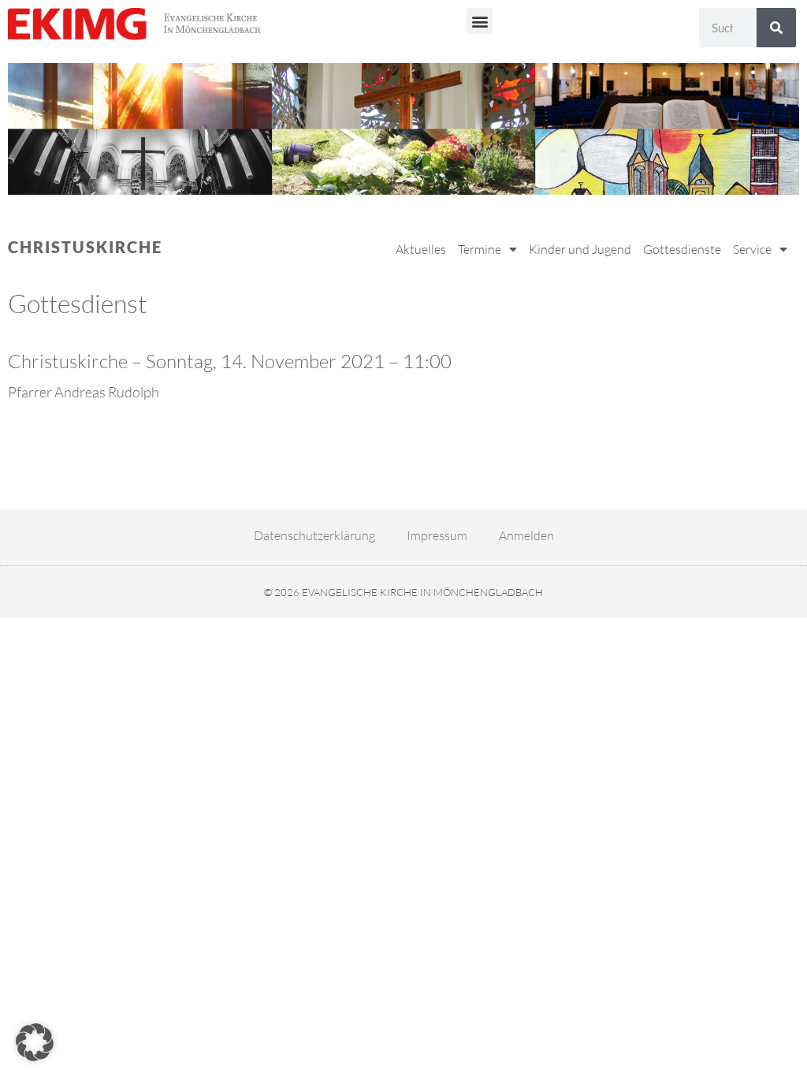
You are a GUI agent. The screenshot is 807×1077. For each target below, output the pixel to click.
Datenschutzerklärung (314, 535)
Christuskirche (85, 246)
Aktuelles (421, 249)
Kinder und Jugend (580, 249)
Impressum (437, 535)
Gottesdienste (682, 249)
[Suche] (776, 27)
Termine (479, 249)
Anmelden (526, 535)
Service (752, 249)
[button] (480, 21)
